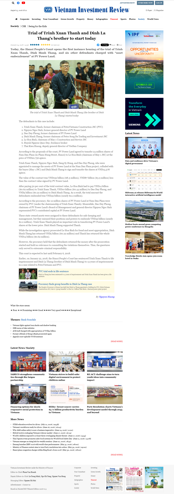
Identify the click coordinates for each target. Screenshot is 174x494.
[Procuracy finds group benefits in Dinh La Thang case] (28, 286)
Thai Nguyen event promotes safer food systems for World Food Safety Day (42, 438)
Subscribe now (145, 3)
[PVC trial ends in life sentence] (28, 273)
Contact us (26, 484)
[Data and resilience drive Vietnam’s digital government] (144, 147)
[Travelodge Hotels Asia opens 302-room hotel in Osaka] (144, 242)
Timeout (114, 19)
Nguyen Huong (106, 296)
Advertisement (127, 3)
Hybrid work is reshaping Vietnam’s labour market (33, 433)
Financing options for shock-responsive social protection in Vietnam (27, 410)
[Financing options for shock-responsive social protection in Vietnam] (28, 394)
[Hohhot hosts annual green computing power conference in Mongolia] (144, 211)
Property (80, 19)
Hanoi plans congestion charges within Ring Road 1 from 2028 (37, 450)
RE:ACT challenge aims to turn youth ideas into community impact (103, 377)
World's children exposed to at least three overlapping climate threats (40, 435)
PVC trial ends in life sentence (53, 271)
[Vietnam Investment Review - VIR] (87, 16)
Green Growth (67, 19)
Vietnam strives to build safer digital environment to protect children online (64, 377)
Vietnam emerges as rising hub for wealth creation (32, 441)
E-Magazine (158, 10)
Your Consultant (50, 19)
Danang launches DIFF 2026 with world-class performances (36, 444)
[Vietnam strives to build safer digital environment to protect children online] (66, 362)
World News (153, 19)
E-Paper (149, 10)
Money (90, 19)
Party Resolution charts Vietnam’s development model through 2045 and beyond (105, 410)
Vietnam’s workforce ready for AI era (27, 427)
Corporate (24, 19)
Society (141, 19)
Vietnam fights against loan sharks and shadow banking (34, 325)
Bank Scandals (28, 319)
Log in (159, 3)
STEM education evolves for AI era (26, 424)
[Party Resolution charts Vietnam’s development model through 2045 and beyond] (105, 394)
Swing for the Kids (38, 26)
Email (113, 45)
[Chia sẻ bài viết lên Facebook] (98, 45)
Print (120, 45)
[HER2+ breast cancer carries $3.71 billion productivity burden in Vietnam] (66, 394)
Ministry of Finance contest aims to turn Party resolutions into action (40, 447)
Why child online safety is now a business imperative (33, 430)
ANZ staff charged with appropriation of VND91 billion (34, 331)
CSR (24, 26)
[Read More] (117, 341)
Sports (123, 19)
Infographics (102, 19)
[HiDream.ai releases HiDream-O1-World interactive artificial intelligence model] (144, 179)
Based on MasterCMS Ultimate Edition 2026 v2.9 (28, 489)
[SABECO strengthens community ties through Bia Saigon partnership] (28, 362)
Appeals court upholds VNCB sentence (28, 336)
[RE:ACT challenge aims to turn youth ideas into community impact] (105, 362)
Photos (132, 19)
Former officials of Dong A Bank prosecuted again (32, 333)
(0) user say (55, 45)
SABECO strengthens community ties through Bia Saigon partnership (28, 377)
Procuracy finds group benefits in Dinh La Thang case (65, 283)
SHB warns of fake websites (23, 328)
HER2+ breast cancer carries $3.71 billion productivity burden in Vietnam (66, 410)
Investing (36, 19)
